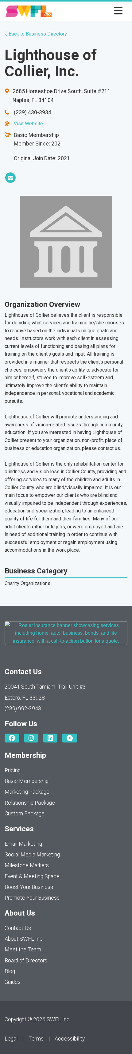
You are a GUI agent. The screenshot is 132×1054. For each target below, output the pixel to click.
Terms (36, 1039)
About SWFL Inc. (24, 939)
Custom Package (25, 813)
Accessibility (70, 1039)
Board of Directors (26, 961)
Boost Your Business (29, 887)
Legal (11, 1039)
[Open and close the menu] (89, 11)
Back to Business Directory (37, 34)
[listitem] (10, 177)
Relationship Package (30, 803)
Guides (13, 982)
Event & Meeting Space (32, 876)
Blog (10, 971)
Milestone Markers (27, 865)
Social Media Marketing (32, 855)
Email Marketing (23, 844)
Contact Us (18, 928)
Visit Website (28, 124)
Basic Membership (27, 781)
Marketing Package (27, 792)
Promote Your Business (32, 898)
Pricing (13, 770)
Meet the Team (23, 949)
